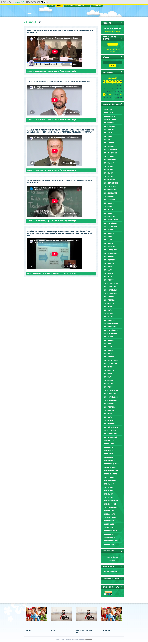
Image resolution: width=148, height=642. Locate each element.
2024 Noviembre (111, 531)
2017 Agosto (109, 357)
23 (121, 94)
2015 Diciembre (110, 293)
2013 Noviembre (110, 223)
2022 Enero (109, 511)
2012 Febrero (110, 160)
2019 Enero (108, 404)
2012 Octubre (110, 186)
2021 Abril (108, 487)
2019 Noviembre (110, 434)
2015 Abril (108, 267)
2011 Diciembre (110, 153)
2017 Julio (108, 354)
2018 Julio (108, 384)
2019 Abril (108, 414)
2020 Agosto (109, 461)
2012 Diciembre (110, 193)
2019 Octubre (110, 430)
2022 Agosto (109, 514)
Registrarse (109, 31)
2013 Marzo (109, 203)
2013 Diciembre (110, 226)
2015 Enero (108, 257)
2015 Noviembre (110, 290)
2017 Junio (108, 350)
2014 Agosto (109, 247)
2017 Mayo (108, 347)
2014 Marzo (109, 233)
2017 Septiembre (111, 360)
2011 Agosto (109, 143)
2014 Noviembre (110, 250)
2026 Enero (109, 544)
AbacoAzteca (40, 71)
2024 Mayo (108, 527)
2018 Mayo (108, 377)
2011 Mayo (108, 133)
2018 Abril (108, 374)
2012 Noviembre (111, 190)
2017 (31, 22)
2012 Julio (108, 176)
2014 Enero (108, 230)
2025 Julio (108, 534)
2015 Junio (108, 273)
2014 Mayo (108, 240)
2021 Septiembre (111, 501)
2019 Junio (108, 420)
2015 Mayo (108, 270)
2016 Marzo (109, 303)
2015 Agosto (109, 280)
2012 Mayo (108, 170)
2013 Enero (108, 196)
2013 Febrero (109, 200)
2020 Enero (109, 440)
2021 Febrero (110, 481)
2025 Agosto (109, 537)
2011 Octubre (110, 146)
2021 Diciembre (110, 507)
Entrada (117, 31)
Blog (53, 630)
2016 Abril (108, 307)
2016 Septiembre (111, 323)
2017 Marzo (109, 340)
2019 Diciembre (110, 437)
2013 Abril (108, 206)
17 (104, 94)
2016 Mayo (108, 310)
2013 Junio (108, 210)
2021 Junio (108, 494)
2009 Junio (108, 109)
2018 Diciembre (110, 400)
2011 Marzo (108, 130)
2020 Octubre (110, 467)
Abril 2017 (112, 78)
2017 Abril (108, 344)
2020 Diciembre (110, 474)
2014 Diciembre (110, 253)
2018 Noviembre (111, 397)
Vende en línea (110, 572)
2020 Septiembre (111, 464)
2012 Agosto (109, 180)
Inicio (25, 22)
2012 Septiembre (111, 183)
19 (110, 94)
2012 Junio (108, 173)
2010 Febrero (110, 126)
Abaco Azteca (31, 13)
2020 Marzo (109, 444)
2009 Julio (108, 113)
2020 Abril (108, 447)
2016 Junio (108, 313)
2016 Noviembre (111, 330)
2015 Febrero (109, 260)
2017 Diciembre (110, 364)
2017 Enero (108, 337)
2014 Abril (108, 237)
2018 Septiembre (111, 390)
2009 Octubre (110, 119)
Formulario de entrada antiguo (112, 50)
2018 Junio (108, 380)
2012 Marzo (109, 163)
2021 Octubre (110, 504)
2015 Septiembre (111, 283)
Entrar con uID (112, 44)
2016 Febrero (110, 300)
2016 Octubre (110, 327)
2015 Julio (108, 277)
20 (112, 94)
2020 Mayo (108, 451)
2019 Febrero (109, 407)
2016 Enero (109, 297)
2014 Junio (108, 243)
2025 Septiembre (111, 541)
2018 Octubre (110, 394)
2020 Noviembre (111, 471)
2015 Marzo (109, 263)
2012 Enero (109, 156)
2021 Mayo (108, 491)
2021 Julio (108, 497)
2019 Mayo (108, 417)
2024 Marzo (109, 524)
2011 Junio (108, 136)
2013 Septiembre (111, 220)
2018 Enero (109, 367)
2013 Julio (108, 213)
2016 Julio (108, 317)
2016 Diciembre (110, 333)
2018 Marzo (109, 370)
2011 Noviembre (110, 150)
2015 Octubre (110, 287)
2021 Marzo (109, 484)
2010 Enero (109, 123)
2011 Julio (108, 140)
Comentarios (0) (69, 71)
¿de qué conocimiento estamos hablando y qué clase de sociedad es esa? (60, 81)
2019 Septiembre (111, 427)
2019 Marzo (109, 410)
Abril (35, 22)
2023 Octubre (110, 517)
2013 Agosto (109, 216)
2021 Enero (109, 477)
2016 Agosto (109, 320)
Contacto (105, 630)
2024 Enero (109, 521)
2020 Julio (108, 457)
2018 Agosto (109, 387)
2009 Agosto (109, 116)
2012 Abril (108, 166)
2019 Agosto (109, 424)
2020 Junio (108, 454)
